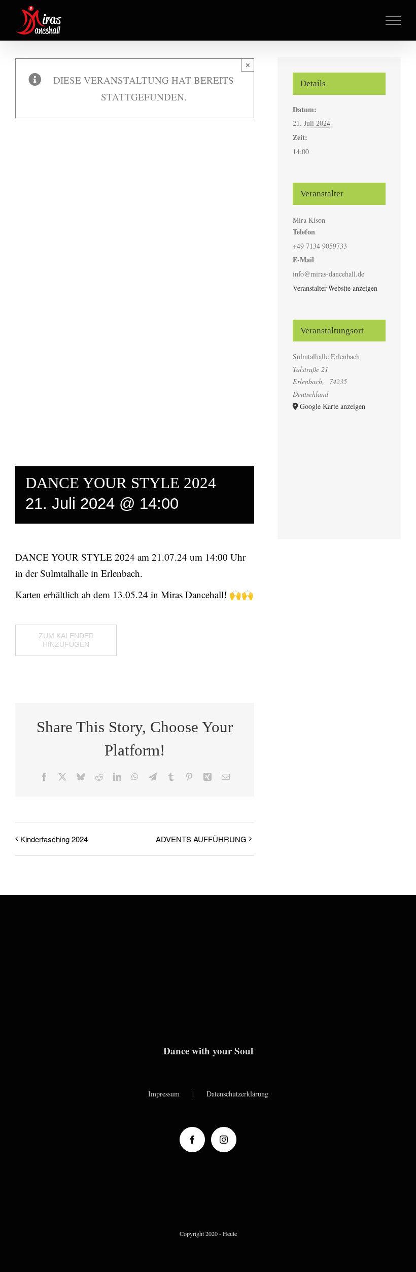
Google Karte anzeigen (332, 406)
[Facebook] (192, 1139)
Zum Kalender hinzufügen (66, 640)
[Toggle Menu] (393, 20)
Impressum (164, 1093)
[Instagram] (223, 1139)
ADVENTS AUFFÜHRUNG (201, 839)
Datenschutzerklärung (237, 1093)
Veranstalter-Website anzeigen (335, 288)
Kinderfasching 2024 (54, 839)
